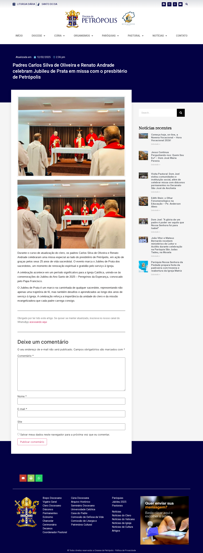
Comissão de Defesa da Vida (87, 517)
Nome (22, 396)
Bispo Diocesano (52, 497)
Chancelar (48, 520)
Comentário (25, 355)
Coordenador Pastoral (55, 532)
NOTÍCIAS (158, 35)
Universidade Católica (83, 509)
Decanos (47, 528)
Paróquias (109, 35)
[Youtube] (180, 4)
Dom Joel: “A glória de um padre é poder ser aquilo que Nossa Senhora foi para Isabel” (167, 224)
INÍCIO (19, 35)
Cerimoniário (50, 524)
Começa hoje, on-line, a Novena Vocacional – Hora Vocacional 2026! (166, 137)
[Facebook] (164, 4)
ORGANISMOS (82, 35)
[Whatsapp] (175, 4)
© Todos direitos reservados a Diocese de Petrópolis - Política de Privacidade (101, 550)
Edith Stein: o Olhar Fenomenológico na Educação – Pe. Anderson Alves (166, 202)
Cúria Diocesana (80, 497)
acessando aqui (38, 322)
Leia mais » (155, 144)
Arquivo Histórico (80, 501)
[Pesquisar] (181, 113)
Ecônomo (48, 517)
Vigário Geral (50, 501)
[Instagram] (169, 4)
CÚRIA (58, 35)
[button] (186, 4)
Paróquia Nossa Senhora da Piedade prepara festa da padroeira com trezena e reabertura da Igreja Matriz (167, 266)
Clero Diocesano (52, 505)
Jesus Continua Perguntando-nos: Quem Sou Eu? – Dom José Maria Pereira (167, 156)
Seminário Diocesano (83, 505)
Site (19, 421)
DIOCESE (37, 35)
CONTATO (181, 35)
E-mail (22, 409)
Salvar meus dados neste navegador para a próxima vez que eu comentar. (65, 434)
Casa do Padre (79, 513)
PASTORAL (134, 35)
